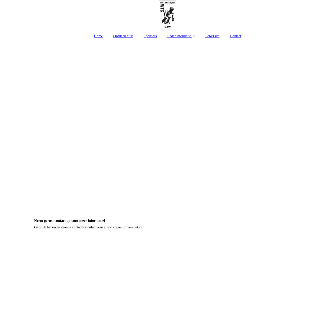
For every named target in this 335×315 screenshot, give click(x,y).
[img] (167, 15)
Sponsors (150, 36)
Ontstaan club (123, 36)
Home (98, 36)
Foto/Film (212, 36)
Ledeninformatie (179, 36)
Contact (235, 36)
